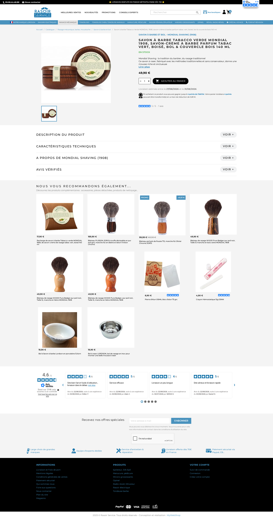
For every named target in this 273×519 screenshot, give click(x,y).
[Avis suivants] (234, 385)
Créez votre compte (200, 477)
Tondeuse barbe (121, 491)
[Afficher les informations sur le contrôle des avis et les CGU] (58, 390)
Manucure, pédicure (123, 473)
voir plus (91, 385)
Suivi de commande (200, 469)
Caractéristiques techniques (66, 146)
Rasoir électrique (121, 487)
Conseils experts (128, 12)
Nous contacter (32, 2)
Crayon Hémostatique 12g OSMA (210, 299)
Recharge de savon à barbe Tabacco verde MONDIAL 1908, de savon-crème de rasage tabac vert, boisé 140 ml (59, 242)
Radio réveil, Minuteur (124, 484)
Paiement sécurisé (45, 480)
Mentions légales (44, 473)
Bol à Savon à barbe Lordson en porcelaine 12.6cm (60, 354)
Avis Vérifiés (49, 169)
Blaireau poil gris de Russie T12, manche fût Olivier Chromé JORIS (160, 242)
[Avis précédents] (63, 385)
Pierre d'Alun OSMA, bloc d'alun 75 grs (161, 299)
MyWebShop (173, 515)
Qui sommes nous (45, 484)
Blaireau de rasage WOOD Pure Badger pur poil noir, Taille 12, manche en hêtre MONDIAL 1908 (59, 299)
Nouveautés (91, 12)
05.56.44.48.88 (12, 2)
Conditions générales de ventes (51, 477)
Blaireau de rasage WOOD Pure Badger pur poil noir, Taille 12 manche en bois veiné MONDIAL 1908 (212, 241)
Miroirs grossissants (123, 477)
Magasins (41, 498)
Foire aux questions (46, 487)
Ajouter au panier (170, 81)
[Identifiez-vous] (224, 13)
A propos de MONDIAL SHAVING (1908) (72, 158)
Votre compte (199, 465)
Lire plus (144, 67)
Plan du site (42, 494)
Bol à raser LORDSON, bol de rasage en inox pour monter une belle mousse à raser (109, 355)
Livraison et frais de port (48, 469)
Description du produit (60, 134)
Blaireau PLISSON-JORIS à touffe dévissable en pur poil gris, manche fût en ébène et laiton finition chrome (109, 242)
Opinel (116, 480)
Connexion (195, 473)
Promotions (108, 12)
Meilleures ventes (71, 12)
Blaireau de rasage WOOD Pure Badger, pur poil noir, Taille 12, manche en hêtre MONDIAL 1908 (110, 299)
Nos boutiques (214, 12)
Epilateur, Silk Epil (122, 469)
